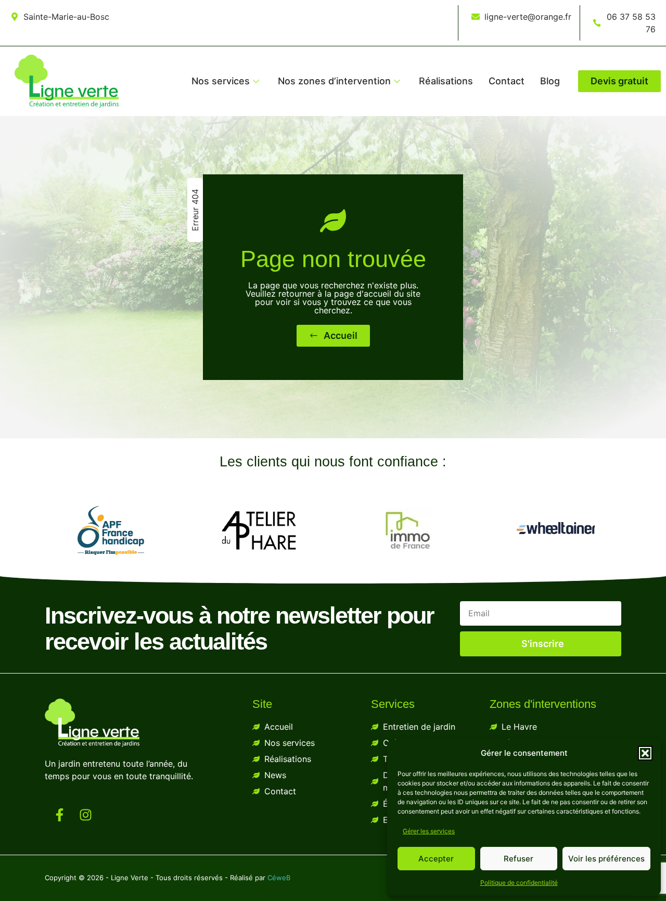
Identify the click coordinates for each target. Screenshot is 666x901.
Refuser (518, 859)
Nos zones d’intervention (334, 80)
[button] (645, 753)
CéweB (278, 877)
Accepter (436, 859)
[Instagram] (85, 815)
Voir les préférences (606, 859)
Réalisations (446, 80)
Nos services (220, 80)
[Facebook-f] (59, 815)
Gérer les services (429, 831)
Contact (506, 80)
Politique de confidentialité (519, 882)
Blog (550, 80)
